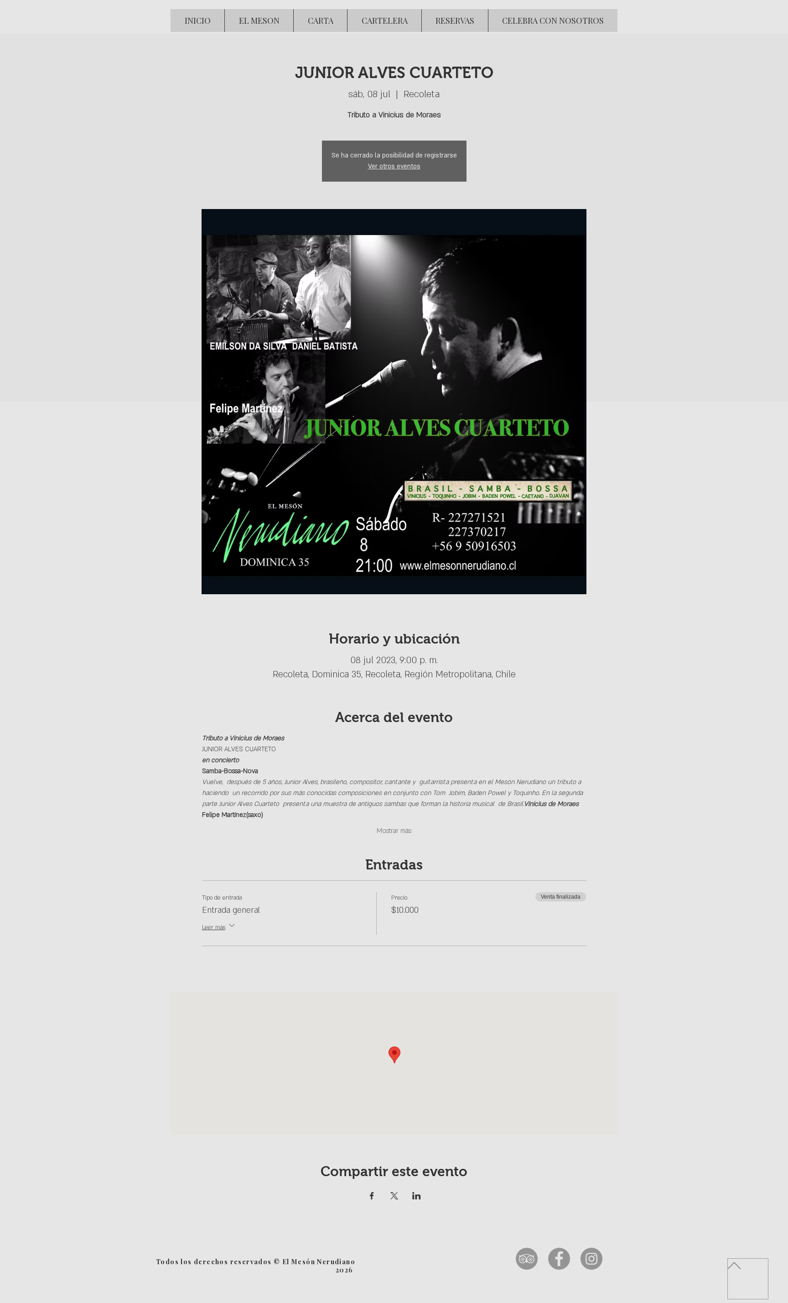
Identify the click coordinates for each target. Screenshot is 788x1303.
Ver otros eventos (394, 166)
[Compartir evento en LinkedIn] (416, 1195)
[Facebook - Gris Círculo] (559, 1259)
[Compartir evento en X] (394, 1195)
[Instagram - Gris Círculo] (591, 1259)
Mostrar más (394, 831)
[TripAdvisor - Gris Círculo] (527, 1259)
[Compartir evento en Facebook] (372, 1195)
